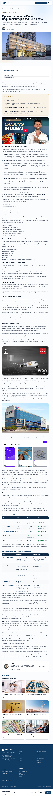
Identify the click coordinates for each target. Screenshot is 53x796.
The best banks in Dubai (8, 75)
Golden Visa (4, 773)
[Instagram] (6, 759)
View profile (42, 666)
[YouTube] (3, 759)
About (20, 758)
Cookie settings (48, 786)
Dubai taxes (4, 775)
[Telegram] (14, 759)
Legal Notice (39, 786)
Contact (20, 760)
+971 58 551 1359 (22, 778)
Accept (48, 792)
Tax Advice (39, 762)
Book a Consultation (40, 2)
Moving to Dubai (5, 769)
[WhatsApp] (11, 759)
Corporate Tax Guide (6, 780)
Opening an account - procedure (10, 73)
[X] (8, 759)
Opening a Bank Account (6, 778)
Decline (41, 792)
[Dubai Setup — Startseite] (8, 3)
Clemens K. (8, 28)
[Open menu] (49, 3)
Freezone (38, 755)
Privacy (44, 786)
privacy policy (18, 794)
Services (21, 753)
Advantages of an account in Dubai (11, 70)
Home (3, 8)
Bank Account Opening (41, 758)
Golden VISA (39, 760)
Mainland (38, 753)
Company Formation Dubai (41, 751)
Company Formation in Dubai (7, 771)
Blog (6, 8)
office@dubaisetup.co (23, 774)
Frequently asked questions (9, 77)
